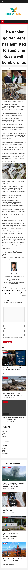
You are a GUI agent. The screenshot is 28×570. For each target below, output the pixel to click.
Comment (6, 306)
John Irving (12, 373)
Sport (3, 439)
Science (4, 436)
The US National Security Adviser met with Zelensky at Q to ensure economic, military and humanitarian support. (13, 257)
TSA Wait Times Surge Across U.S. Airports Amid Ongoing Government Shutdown (12, 369)
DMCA (3, 451)
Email (5, 328)
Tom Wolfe (5, 68)
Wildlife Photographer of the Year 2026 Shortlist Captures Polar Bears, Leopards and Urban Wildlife (13, 485)
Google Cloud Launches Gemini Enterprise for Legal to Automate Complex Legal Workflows (12, 534)
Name (5, 323)
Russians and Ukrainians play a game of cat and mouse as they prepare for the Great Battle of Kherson (13, 252)
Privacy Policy (5, 455)
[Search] (26, 21)
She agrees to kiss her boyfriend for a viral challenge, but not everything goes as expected (21, 291)
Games (5, 543)
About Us (4, 448)
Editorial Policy (5, 453)
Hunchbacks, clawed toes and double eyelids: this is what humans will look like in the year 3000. (8, 290)
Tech (3, 438)
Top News (14, 27)
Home (3, 430)
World (3, 433)
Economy (4, 434)
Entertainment (5, 441)
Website (5, 332)
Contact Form (5, 450)
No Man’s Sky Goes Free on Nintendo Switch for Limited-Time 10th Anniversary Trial (12, 560)
